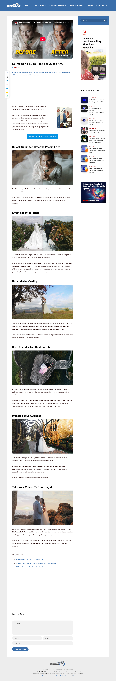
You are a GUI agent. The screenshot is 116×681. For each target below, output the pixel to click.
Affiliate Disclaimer (67, 675)
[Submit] (104, 20)
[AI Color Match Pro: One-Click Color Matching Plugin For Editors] (84, 138)
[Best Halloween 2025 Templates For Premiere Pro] (84, 148)
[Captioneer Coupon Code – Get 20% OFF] (84, 130)
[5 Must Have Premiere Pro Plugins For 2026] (84, 100)
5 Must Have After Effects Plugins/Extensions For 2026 (96, 111)
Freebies (90, 5)
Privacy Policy (42, 675)
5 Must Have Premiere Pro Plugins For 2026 (96, 101)
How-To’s (28, 5)
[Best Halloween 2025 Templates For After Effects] (84, 168)
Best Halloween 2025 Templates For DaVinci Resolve (96, 160)
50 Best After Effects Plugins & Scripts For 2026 (96, 122)
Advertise (100, 5)
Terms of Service (51, 675)
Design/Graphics (40, 5)
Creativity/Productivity (57, 5)
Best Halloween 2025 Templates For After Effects (96, 170)
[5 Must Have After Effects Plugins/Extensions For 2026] (84, 108)
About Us (75, 675)
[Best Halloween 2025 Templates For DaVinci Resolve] (84, 158)
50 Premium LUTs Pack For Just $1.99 (29, 560)
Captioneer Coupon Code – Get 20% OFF (97, 131)
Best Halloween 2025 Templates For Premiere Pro (97, 150)
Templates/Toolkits (75, 5)
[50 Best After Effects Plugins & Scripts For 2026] (84, 120)
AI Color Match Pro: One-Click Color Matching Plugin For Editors (97, 140)
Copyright (58, 675)
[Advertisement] (43, 91)
